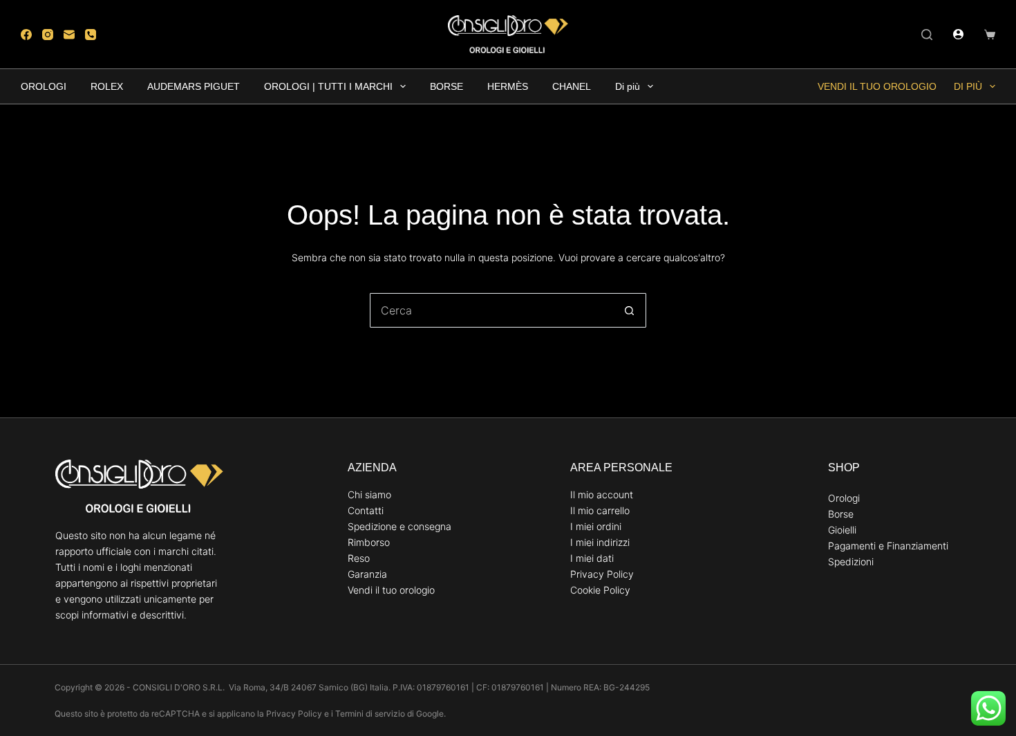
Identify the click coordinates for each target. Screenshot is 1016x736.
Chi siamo (369, 494)
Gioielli (842, 530)
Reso (359, 558)
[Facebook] (26, 34)
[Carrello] (989, 34)
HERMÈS (507, 86)
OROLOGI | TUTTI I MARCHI (328, 86)
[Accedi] (958, 34)
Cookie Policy (600, 590)
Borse (841, 514)
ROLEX (107, 86)
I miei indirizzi (600, 542)
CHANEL (571, 86)
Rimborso (369, 542)
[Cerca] (926, 34)
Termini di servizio (370, 713)
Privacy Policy (602, 574)
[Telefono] (90, 34)
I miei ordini (595, 526)
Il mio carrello (600, 510)
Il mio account (601, 494)
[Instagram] (47, 34)
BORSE (446, 86)
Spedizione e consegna (399, 526)
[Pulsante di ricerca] (629, 310)
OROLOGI (43, 86)
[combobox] (491, 310)
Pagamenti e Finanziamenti (888, 545)
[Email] (69, 34)
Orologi (844, 498)
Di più (627, 86)
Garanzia (367, 574)
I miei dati (592, 558)
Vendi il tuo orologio (877, 86)
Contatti (366, 510)
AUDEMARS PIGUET (193, 86)
